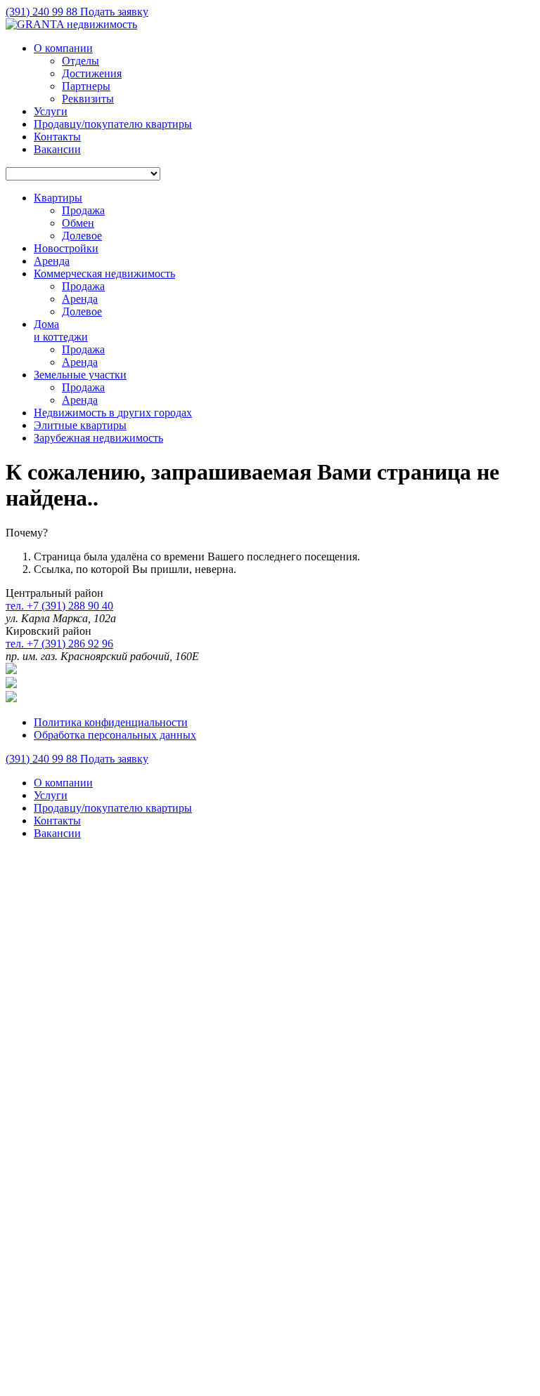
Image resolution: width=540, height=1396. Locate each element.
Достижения (92, 73)
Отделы (80, 61)
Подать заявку (114, 12)
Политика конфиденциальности (111, 722)
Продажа (83, 210)
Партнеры (86, 86)
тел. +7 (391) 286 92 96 (59, 644)
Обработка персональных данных (115, 735)
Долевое (82, 236)
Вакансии (57, 149)
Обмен (78, 223)
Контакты (57, 137)
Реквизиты (88, 99)
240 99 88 (43, 12)
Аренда (80, 299)
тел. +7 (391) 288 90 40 (59, 606)
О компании (63, 48)
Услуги (51, 111)
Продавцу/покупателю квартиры (113, 124)
